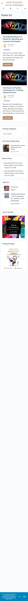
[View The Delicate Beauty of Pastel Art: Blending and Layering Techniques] (14, 26)
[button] (3, 8)
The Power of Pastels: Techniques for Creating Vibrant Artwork (13, 90)
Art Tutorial (6, 49)
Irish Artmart (14, 2)
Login (17, 8)
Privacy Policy (24, 596)
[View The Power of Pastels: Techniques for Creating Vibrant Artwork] (14, 77)
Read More (7, 64)
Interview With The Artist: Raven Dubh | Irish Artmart (18, 147)
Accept (19, 596)
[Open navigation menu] (2, 3)
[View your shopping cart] (10, 8)
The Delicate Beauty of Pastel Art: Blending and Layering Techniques (13, 39)
